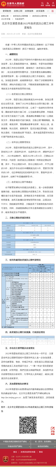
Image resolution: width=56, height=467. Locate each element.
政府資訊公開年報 (39, 16)
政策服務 (40, 11)
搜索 (42, 5)
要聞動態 (7, 11)
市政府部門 (19, 19)
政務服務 (29, 11)
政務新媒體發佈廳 (28, 452)
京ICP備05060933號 (40, 463)
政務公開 (18, 11)
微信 (15, 452)
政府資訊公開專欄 (20, 16)
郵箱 (41, 452)
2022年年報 (5, 19)
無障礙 (47, 5)
